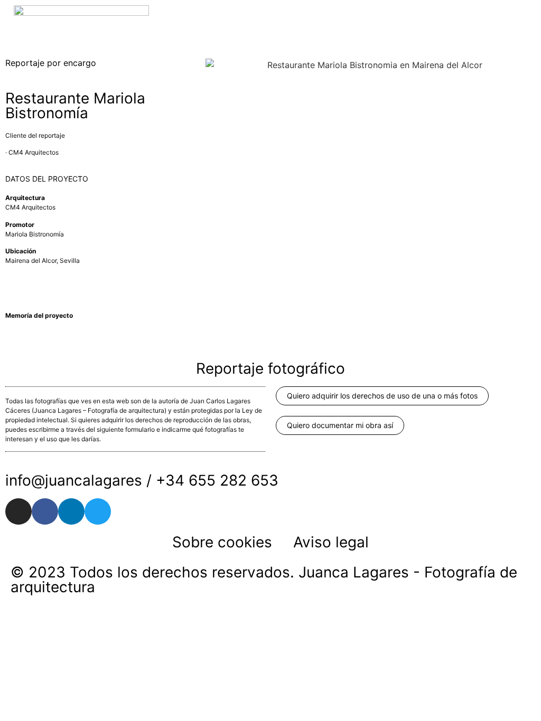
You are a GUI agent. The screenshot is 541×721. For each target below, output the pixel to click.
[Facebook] (45, 511)
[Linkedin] (71, 511)
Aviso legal (331, 542)
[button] (528, 14)
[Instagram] (18, 511)
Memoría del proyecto (39, 315)
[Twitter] (98, 511)
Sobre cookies (222, 542)
